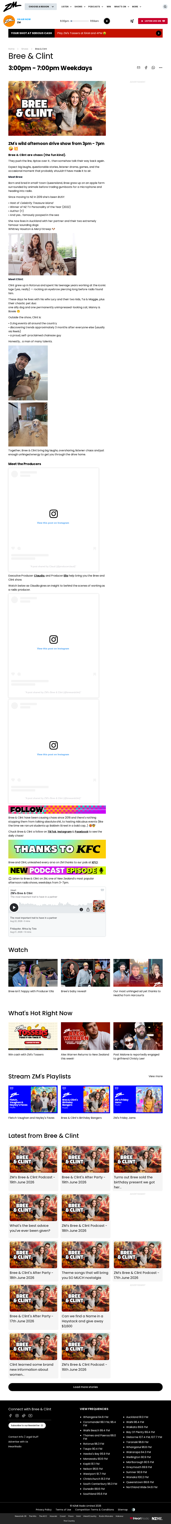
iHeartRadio (15, 1446)
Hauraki (53, 1516)
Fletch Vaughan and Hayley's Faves (33, 1104)
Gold (78, 1516)
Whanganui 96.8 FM (138, 1447)
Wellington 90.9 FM (138, 1457)
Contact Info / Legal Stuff (23, 1437)
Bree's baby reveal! (85, 977)
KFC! (95, 862)
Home (11, 48)
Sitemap (123, 1509)
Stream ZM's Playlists (39, 1076)
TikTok (52, 832)
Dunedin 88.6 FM (94, 1489)
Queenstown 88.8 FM (140, 1482)
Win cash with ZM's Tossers (33, 1040)
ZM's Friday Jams (138, 1104)
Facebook (81, 832)
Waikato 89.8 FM (137, 1427)
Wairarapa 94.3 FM (138, 1452)
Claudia (39, 576)
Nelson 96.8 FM (93, 1469)
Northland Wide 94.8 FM (141, 1487)
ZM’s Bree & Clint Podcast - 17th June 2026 (138, 1261)
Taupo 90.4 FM (92, 1449)
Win (109, 6)
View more (156, 1076)
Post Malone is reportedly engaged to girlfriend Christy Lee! (138, 1042)
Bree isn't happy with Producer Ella (33, 977)
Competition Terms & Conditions (94, 1509)
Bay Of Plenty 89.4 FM (140, 1432)
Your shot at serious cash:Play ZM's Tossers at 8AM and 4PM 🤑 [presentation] (85, 33)
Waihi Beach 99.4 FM (96, 1430)
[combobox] (161, 68)
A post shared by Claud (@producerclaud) (53, 566)
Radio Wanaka (106, 1516)
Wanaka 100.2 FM (137, 1477)
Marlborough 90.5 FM (140, 1462)
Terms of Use (63, 1509)
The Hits (32, 1516)
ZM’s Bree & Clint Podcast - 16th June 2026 (85, 1355)
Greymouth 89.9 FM (139, 1467)
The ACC (43, 1516)
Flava (70, 1516)
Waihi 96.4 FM (135, 1422)
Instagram (64, 832)
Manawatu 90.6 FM (95, 1459)
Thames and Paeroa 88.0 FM (99, 1437)
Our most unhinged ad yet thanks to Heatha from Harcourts (138, 979)
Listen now (17, 21)
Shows (24, 48)
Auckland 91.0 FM (137, 1417)
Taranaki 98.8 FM (137, 1442)
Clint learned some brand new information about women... (33, 1355)
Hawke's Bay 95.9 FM (96, 1454)
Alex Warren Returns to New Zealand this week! (85, 1042)
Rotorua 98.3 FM (93, 1444)
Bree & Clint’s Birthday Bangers (85, 1104)
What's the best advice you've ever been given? (33, 1215)
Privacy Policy (44, 1509)
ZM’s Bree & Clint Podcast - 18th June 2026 (85, 1215)
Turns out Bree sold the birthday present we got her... (138, 1168)
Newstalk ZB (20, 1516)
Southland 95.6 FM (95, 1494)
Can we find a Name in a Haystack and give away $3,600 (85, 1307)
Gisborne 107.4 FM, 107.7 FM (144, 1437)
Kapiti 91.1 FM (91, 1464)
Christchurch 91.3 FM (96, 1479)
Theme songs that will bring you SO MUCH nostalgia (85, 1261)
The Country (69, 1520)
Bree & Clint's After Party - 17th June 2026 (33, 1307)
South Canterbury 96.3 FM (100, 1484)
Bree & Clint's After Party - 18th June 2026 (33, 1261)
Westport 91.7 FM (94, 1474)
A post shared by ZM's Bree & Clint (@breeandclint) (53, 692)
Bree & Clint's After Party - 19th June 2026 (85, 1168)
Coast (63, 1516)
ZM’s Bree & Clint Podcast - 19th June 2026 (33, 1168)
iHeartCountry (89, 1516)
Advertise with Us (18, 1441)
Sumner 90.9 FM (136, 1472)
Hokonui (119, 1516)
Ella (66, 576)
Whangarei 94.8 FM (95, 1417)
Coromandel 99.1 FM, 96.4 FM (99, 1423)
